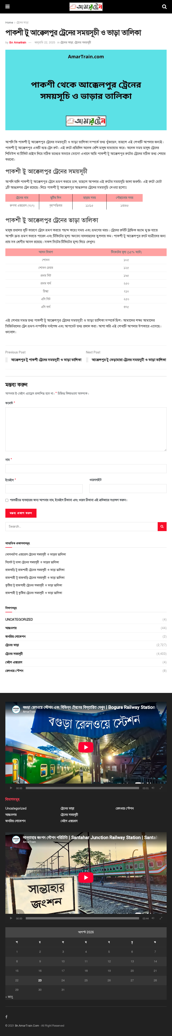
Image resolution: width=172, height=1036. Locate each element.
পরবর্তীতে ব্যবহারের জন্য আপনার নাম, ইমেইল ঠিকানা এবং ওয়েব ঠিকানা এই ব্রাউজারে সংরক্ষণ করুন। (68, 500)
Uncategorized (19, 620)
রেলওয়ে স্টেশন (14, 671)
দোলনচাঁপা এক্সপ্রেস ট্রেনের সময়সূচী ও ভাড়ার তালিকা (35, 554)
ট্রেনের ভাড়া (22, 22)
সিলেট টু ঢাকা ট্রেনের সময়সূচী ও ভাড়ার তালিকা (32, 562)
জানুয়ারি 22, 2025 (44, 42)
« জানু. (9, 997)
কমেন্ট (10, 403)
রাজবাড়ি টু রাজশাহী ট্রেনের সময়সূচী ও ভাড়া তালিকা (34, 570)
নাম (8, 459)
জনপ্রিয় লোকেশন (15, 637)
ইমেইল (10, 480)
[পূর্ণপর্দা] (161, 788)
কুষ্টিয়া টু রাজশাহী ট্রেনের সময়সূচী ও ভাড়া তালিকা (33, 585)
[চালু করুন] (11, 788)
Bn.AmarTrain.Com (27, 1025)
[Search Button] (162, 526)
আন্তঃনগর (11, 628)
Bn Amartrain (17, 42)
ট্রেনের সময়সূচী (83, 42)
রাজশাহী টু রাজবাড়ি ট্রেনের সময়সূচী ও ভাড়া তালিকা (34, 578)
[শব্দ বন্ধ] (153, 788)
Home (9, 22)
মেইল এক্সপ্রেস (13, 662)
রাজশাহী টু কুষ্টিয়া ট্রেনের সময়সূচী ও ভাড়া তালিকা (33, 593)
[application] (86, 747)
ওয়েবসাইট (95, 480)
